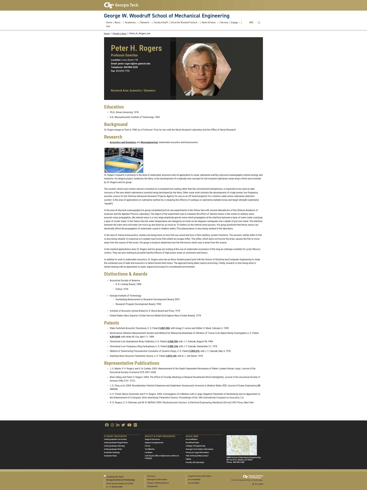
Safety (188, 459)
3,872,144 (171, 356)
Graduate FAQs (110, 456)
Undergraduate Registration (116, 442)
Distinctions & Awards (125, 274)
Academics (130, 23)
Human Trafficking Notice (158, 483)
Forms (147, 446)
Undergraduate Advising (114, 446)
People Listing (119, 33)
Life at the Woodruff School (184, 23)
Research (145, 23)
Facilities (148, 452)
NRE (251, 22)
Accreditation (191, 439)
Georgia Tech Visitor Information (199, 449)
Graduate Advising (112, 452)
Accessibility (193, 483)
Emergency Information (157, 479)
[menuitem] (109, 22)
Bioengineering (149, 142)
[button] (259, 22)
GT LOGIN (259, 484)
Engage (234, 23)
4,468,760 (172, 341)
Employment (152, 486)
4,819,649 (115, 336)
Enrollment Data (192, 442)
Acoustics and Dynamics (123, 142)
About (118, 23)
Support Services (152, 439)
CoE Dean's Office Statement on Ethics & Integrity (162, 457)
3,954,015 (194, 351)
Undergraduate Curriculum (115, 439)
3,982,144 (173, 346)
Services (224, 23)
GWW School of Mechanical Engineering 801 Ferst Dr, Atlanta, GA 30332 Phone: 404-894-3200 (243, 459)
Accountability (194, 479)
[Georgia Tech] (122, 5)
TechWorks (150, 449)
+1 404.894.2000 (115, 487)
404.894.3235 (131, 67)
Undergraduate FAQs (113, 449)
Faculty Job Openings (195, 462)
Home (109, 23)
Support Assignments (154, 442)
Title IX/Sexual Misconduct (197, 456)
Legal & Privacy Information (199, 476)
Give (108, 26)
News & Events (209, 23)
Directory (151, 476)
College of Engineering (195, 446)
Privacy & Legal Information (197, 452)
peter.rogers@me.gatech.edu (134, 63)
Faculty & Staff (161, 23)
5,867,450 (164, 328)
